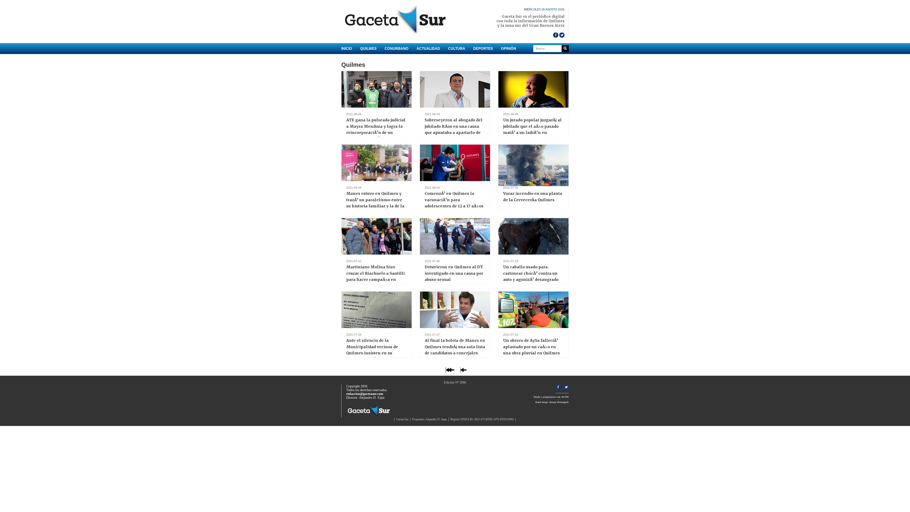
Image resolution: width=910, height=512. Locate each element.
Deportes (483, 48)
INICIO (346, 48)
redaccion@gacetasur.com (364, 394)
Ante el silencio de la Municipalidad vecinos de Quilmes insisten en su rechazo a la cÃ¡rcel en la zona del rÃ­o (372, 353)
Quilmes (368, 48)
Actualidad (428, 48)
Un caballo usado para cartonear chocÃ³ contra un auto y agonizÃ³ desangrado (531, 273)
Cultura (456, 48)
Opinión (508, 48)
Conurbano (397, 48)
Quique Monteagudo (559, 402)
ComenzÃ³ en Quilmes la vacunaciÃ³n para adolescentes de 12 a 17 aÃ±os (454, 199)
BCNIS (565, 397)
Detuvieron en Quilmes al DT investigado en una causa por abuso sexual (454, 273)
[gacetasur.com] (398, 33)
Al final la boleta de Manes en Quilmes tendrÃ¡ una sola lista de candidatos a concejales (455, 346)
